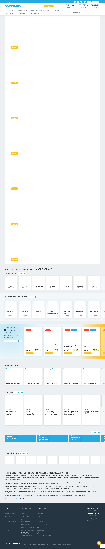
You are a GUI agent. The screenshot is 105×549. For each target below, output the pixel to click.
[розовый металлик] (92, 343)
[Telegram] (81, 2)
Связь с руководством (25, 515)
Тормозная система (66, 312)
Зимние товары (8, 516)
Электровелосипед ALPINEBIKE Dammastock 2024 (70, 345)
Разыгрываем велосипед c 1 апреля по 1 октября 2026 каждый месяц (52, 413)
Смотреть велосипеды (11, 340)
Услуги (27, 0)
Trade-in (38, 532)
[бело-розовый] (33, 343)
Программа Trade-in (90, 383)
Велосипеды (7, 511)
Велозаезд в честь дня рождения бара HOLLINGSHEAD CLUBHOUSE (71, 413)
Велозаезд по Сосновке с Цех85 (91, 412)
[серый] (51, 343)
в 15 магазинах (38, 350)
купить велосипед (15, 498)
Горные (11, 286)
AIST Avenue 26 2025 (32, 345)
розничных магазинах (40, 546)
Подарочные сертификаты (10, 521)
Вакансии (23, 513)
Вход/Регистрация (93, 1)
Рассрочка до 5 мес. (51, 383)
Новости (39, 516)
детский (38, 495)
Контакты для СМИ (25, 516)
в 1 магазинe (76, 350)
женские (63, 495)
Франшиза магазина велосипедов (28, 527)
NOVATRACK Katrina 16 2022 (91, 345)
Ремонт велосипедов (32, 383)
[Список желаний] (94, 12)
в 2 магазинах (96, 350)
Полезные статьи (40, 521)
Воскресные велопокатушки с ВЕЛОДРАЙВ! (31, 413)
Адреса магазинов (41, 522)
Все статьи (94, 432)
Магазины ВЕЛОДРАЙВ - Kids (27, 535)
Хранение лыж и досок (71, 383)
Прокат (23, 0)
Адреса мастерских (41, 530)
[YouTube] (78, 2)
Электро (94, 286)
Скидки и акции (32, 0)
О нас (22, 511)
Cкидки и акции (40, 513)
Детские (25, 286)
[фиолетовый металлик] (90, 343)
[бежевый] (31, 343)
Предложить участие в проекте (27, 522)
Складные (80, 286)
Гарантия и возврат (17, 0)
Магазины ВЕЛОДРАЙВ (25, 533)
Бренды (6, 519)
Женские (66, 286)
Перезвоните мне (95, 7)
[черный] (49, 343)
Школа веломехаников (25, 529)
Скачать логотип (24, 536)
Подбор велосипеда (41, 533)
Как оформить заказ (9, 532)
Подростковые (39, 286)
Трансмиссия (25, 311)
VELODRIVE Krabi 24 (51, 345)
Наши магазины (8, 2)
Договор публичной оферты (42, 529)
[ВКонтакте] (75, 2)
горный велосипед (25, 495)
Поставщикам (24, 519)
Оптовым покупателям (25, 521)
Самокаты (7, 515)
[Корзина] (98, 12)
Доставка (68, 7)
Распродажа (7, 522)
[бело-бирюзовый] (35, 343)
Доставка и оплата (8, 0)
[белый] (55, 343)
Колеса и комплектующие (52, 312)
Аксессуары (11, 311)
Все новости (18, 392)
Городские (52, 286)
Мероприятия (40, 519)
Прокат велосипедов (13, 383)
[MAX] (85, 2)
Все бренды (23, 453)
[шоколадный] (71, 343)
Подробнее (15, 47)
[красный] (52, 343)
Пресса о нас (23, 518)
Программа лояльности (41, 0)
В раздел (21, 273)
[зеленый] (54, 343)
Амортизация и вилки (80, 312)
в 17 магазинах (57, 350)
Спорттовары (7, 518)
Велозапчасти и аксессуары (10, 513)
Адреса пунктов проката (42, 524)
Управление (94, 311)
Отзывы (38, 518)
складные (58, 495)
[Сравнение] (91, 12)
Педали (38, 311)
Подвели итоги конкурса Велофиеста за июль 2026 (13, 413)
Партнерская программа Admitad (27, 530)
